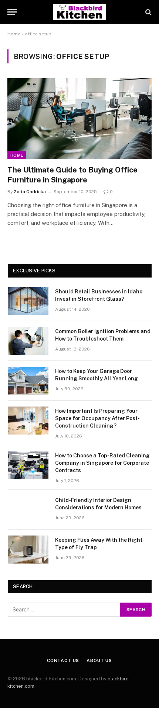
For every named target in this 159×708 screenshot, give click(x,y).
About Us (99, 660)
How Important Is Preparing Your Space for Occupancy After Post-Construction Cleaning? (97, 418)
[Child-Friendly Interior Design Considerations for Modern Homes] (28, 510)
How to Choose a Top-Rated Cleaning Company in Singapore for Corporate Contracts (102, 463)
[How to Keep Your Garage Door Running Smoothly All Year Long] (28, 381)
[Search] (148, 12)
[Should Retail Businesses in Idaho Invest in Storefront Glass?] (28, 301)
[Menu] (12, 12)
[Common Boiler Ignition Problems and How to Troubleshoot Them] (28, 341)
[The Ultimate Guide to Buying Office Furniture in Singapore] (79, 118)
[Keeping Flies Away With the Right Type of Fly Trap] (28, 550)
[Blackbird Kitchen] (79, 12)
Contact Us (63, 660)
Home (13, 33)
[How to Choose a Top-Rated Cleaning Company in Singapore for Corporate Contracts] (28, 465)
